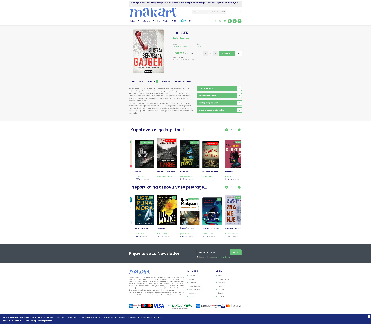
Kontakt (192, 279)
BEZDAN (133, 171)
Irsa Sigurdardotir (136, 176)
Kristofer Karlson (227, 233)
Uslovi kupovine (195, 286)
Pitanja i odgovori (183, 81)
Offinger (152, 81)
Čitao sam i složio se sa (214, 257)
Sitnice (220, 293)
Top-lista (221, 283)
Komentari (166, 81)
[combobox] (199, 12)
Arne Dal (224, 176)
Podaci (141, 81)
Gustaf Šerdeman (181, 38)
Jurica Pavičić (135, 233)
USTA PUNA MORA (137, 228)
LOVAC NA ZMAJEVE (206, 171)
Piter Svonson (203, 233)
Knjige (220, 276)
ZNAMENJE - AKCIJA (228, 228)
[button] (226, 129)
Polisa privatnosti (195, 290)
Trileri (199, 47)
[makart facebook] (215, 21)
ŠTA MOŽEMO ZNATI (183, 228)
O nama (192, 276)
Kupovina (192, 283)
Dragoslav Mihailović (160, 176)
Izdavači (221, 296)
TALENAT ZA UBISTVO (206, 228)
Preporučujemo (223, 279)
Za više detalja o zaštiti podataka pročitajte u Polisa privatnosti (28, 321)
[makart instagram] (220, 21)
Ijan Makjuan (180, 233)
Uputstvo (192, 293)
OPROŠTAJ (180, 171)
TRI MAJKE (157, 228)
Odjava (191, 296)
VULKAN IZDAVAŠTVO (181, 46)
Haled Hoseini (203, 176)
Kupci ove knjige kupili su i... (158, 130)
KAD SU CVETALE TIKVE (161, 171)
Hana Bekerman (159, 233)
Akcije (220, 286)
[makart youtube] (225, 21)
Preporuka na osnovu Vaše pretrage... (168, 187)
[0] (239, 12)
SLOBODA (224, 171)
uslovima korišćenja (222, 257)
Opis (133, 81)
